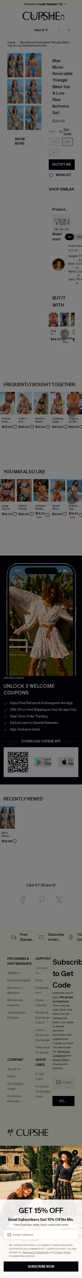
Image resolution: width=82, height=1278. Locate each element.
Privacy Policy (62, 1252)
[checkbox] (5, 1245)
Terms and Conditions (35, 1252)
